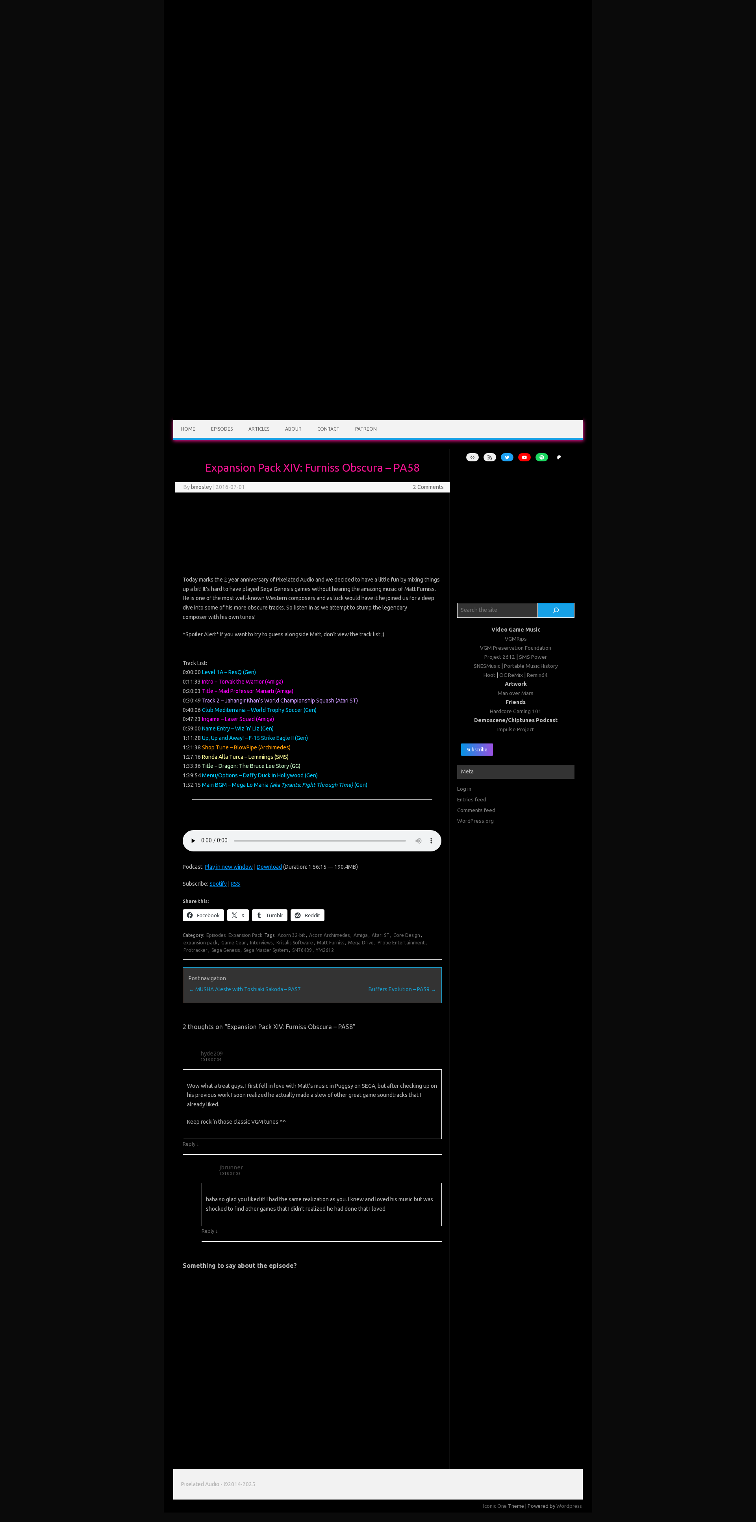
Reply (189, 1144)
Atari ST (380, 935)
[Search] (556, 610)
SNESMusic (487, 666)
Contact (328, 428)
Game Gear (233, 942)
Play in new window (229, 867)
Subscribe (477, 749)
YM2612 (325, 950)
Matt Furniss (330, 942)
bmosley (201, 487)
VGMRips (516, 639)
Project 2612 (499, 657)
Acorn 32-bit (291, 935)
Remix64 (537, 675)
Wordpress (569, 1506)
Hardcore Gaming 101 (515, 711)
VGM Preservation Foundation (515, 648)
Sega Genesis (225, 950)
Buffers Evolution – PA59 (402, 989)
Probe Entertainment (401, 942)
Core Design (406, 935)
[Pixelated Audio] (378, 417)
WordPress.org (475, 821)
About (293, 428)
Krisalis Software (294, 942)
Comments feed (476, 810)
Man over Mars (516, 693)
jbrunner (231, 1167)
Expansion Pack (245, 935)
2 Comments (428, 487)
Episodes (222, 428)
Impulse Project (515, 729)
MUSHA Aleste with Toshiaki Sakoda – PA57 (245, 989)
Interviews (261, 942)
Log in (464, 789)
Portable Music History (531, 666)
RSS (235, 884)
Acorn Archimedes (329, 935)
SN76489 (302, 950)
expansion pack (200, 942)
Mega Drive (361, 942)
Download (269, 867)
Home (188, 428)
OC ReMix (511, 675)
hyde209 (211, 1053)
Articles (258, 428)
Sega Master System (266, 950)
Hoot (489, 675)
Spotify (218, 884)
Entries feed (471, 799)
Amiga (361, 935)
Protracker (195, 950)
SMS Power (533, 657)
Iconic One (495, 1506)
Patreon (366, 428)
